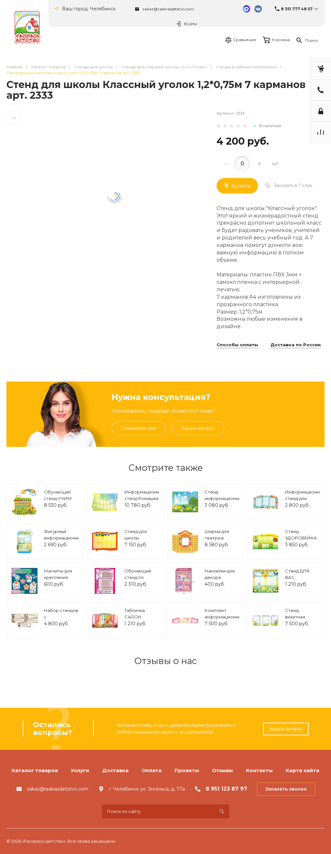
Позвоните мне (138, 428)
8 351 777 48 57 (297, 8)
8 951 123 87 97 (226, 789)
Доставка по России (296, 345)
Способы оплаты (237, 345)
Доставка (115, 770)
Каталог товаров (35, 770)
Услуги (80, 770)
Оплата (152, 770)
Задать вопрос (198, 428)
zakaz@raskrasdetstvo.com (168, 8)
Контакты (259, 770)
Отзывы (222, 770)
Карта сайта (302, 770)
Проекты (187, 770)
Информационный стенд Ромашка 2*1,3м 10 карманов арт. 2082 (144, 501)
